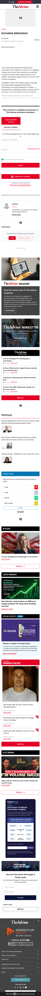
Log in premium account (11, 121)
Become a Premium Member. (20, 185)
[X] (18, 987)
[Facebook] (15, 987)
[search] (38, 921)
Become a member (25, 2)
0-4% (6, 487)
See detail (20, 511)
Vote (20, 508)
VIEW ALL (20, 398)
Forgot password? (33, 148)
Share (38, 40)
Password (4, 149)
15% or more (8, 503)
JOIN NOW (30, 847)
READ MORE (9, 310)
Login (13, 2)
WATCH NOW (5, 559)
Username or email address (9, 140)
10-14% (6, 498)
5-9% (6, 492)
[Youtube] (26, 987)
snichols (5, 38)
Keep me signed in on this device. (14, 159)
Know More (16, 215)
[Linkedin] (20, 987)
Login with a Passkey (22, 176)
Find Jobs (20, 897)
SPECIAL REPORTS (12, 616)
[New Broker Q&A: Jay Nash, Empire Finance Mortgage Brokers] (20, 684)
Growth (3, 29)
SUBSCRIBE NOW (20, 338)
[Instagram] (23, 987)
